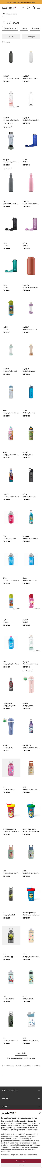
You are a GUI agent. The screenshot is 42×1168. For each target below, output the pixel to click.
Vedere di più (21, 1053)
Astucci (24, 28)
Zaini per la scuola (10, 28)
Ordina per (31, 37)
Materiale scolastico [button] (23, 1066)
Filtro (9, 37)
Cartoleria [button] (10, 1066)
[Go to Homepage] (9, 8)
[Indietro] (4, 22)
